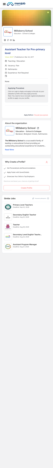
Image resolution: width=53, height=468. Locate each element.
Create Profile (26, 188)
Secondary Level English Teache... (27, 234)
